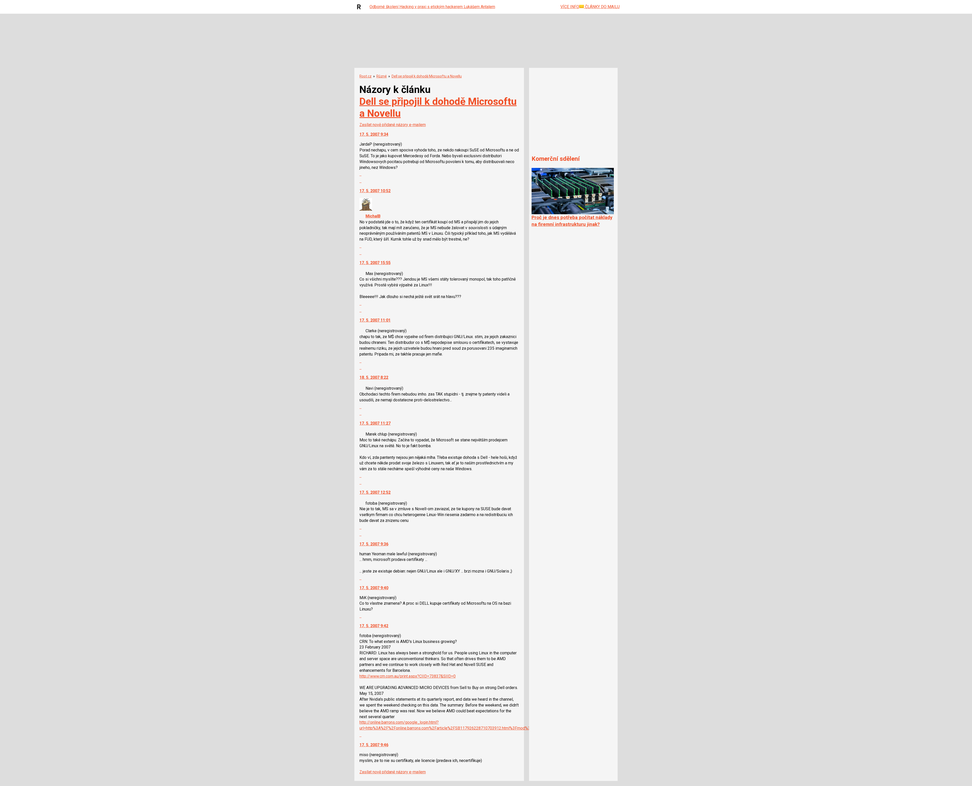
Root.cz (365, 76)
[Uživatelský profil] (365, 209)
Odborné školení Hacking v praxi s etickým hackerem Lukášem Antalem (432, 6)
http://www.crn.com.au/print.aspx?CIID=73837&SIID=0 (407, 676)
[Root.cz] (360, 6)
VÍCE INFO (569, 6)
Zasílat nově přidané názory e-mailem (392, 124)
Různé (381, 76)
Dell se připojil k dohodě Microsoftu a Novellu (427, 76)
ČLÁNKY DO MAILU (602, 6)
